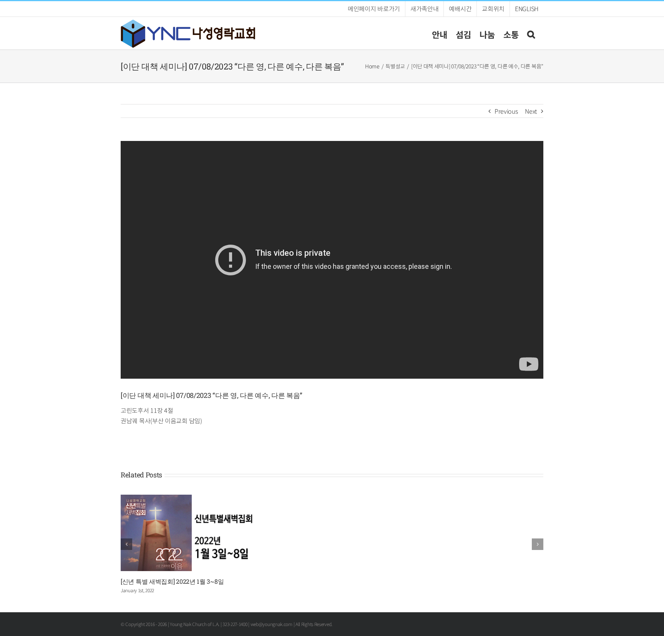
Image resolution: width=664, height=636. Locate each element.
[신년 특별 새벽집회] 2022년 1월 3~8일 (172, 581)
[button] (531, 33)
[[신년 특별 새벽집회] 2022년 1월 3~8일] (188, 499)
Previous (506, 111)
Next (531, 111)
